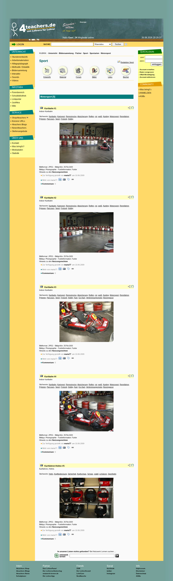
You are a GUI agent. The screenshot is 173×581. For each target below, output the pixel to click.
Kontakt (15, 143)
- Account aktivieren (147, 77)
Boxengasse (108, 298)
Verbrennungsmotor (94, 298)
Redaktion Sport (127, 62)
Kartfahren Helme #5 (54, 466)
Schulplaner (21, 576)
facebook (110, 568)
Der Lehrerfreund (84, 571)
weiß (100, 116)
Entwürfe (47, 77)
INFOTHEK (17, 87)
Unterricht (52, 53)
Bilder (94, 77)
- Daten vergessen (146, 72)
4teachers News (23, 573)
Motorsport (106, 53)
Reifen (91, 116)
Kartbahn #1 (50, 108)
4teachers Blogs (19, 124)
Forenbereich (18, 92)
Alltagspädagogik (20, 64)
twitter (109, 571)
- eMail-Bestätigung (146, 75)
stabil (96, 474)
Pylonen (42, 119)
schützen (103, 474)
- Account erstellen (146, 69)
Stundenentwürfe (20, 57)
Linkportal (16, 99)
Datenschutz (141, 573)
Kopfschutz (81, 474)
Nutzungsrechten (60, 172)
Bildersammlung (19, 70)
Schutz (90, 474)
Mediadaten (17, 150)
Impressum (140, 568)
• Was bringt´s (144, 89)
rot (96, 116)
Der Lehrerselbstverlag (52, 571)
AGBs (138, 576)
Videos (15, 80)
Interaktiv (16, 74)
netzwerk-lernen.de (50, 573)
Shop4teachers (19, 118)
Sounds (15, 77)
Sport (85, 53)
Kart (76, 298)
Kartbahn (52, 116)
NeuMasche (81, 576)
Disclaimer (140, 571)
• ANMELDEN (144, 93)
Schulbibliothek (19, 96)
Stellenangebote (19, 131)
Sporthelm (112, 474)
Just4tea (16, 102)
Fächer (78, 53)
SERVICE (17, 112)
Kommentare (48, 184)
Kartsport (61, 116)
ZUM (78, 568)
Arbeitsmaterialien (20, 60)
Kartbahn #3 (50, 287)
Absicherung (82, 116)
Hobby (70, 119)
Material (63, 77)
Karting (106, 116)
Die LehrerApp (49, 576)
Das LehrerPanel (50, 568)
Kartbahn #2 (50, 198)
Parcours (50, 119)
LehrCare (80, 573)
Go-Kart (82, 298)
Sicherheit (72, 474)
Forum (78, 77)
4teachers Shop (22, 568)
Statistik (15, 153)
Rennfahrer (124, 116)
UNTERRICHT (19, 52)
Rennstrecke (71, 116)
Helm (51, 474)
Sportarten (94, 53)
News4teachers (19, 128)
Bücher (126, 77)
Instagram (111, 573)
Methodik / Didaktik (20, 67)
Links (110, 77)
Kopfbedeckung (60, 474)
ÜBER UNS (17, 138)
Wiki (14, 106)
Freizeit (64, 119)
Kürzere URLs (18, 121)
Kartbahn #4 (50, 376)
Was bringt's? (18, 146)
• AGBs (141, 96)
